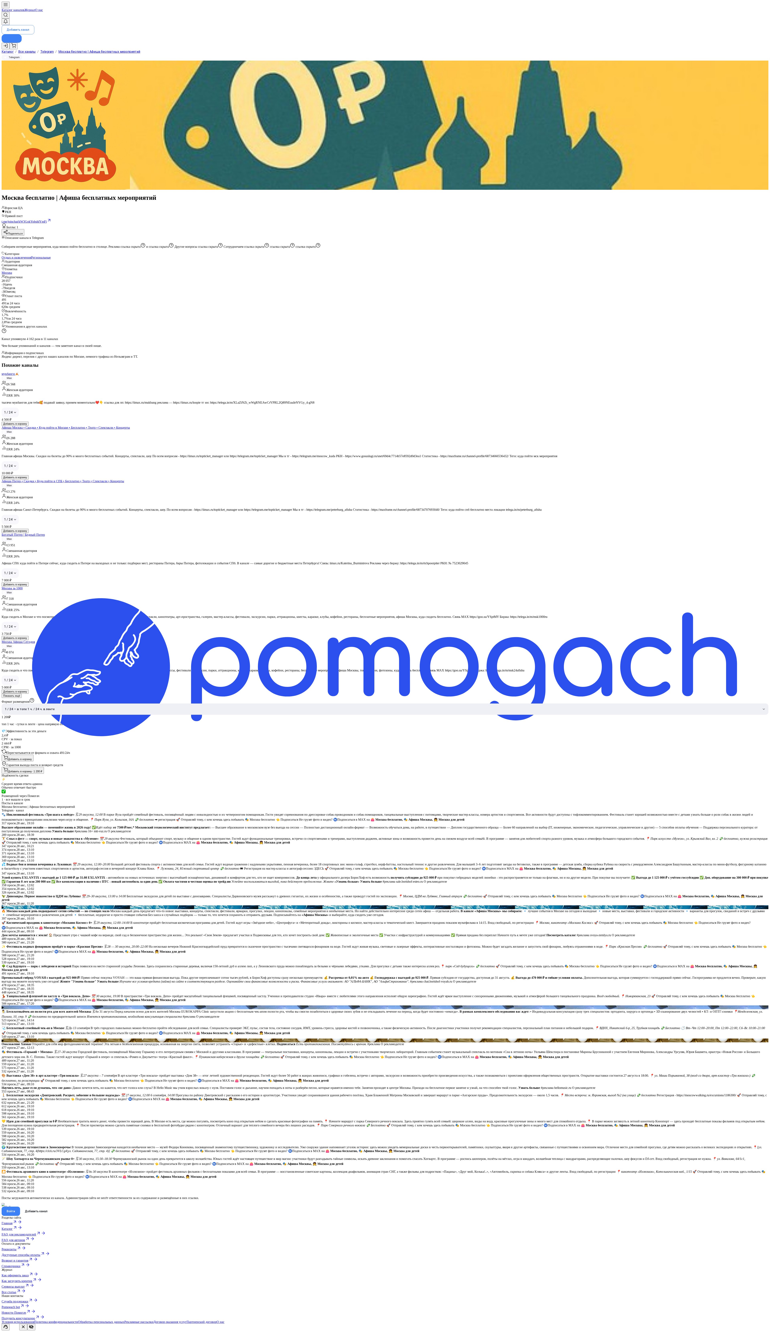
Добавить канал (18, 29)
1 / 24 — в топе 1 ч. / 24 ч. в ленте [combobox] (30, 709)
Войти (11, 1211)
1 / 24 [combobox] (8, 412)
